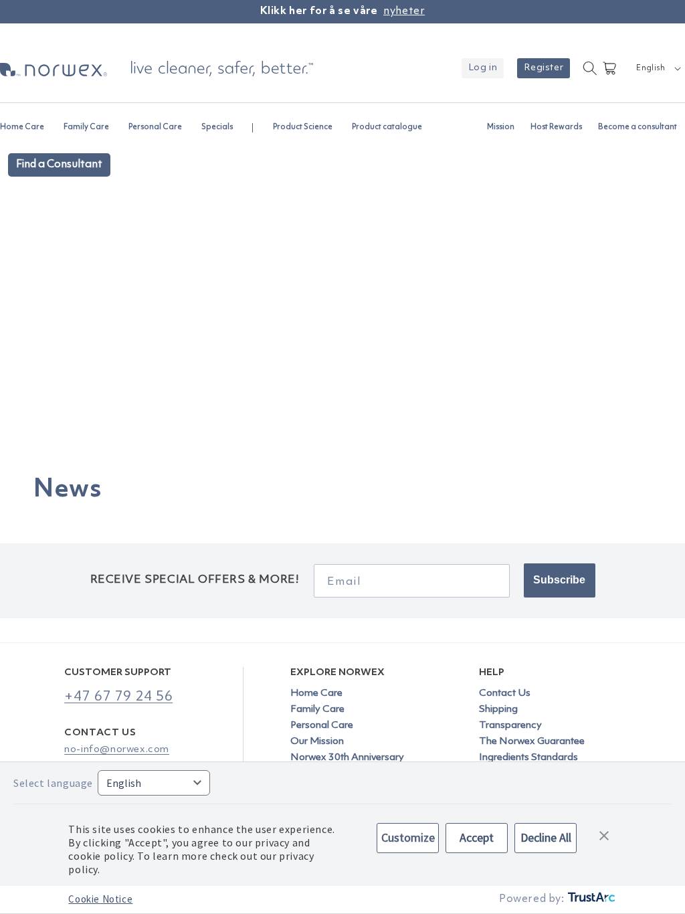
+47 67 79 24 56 (118, 697)
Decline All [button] (545, 837)
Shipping (498, 710)
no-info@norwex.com (116, 750)
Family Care (317, 710)
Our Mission (317, 742)
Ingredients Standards (528, 758)
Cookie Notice (100, 899)
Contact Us (504, 694)
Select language (53, 783)
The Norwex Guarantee (532, 742)
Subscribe (559, 579)
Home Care (316, 694)
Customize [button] (408, 837)
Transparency (510, 726)
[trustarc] (590, 900)
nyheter (404, 11)
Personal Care (321, 726)
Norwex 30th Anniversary (347, 758)
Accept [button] (477, 837)
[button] (28, 121)
